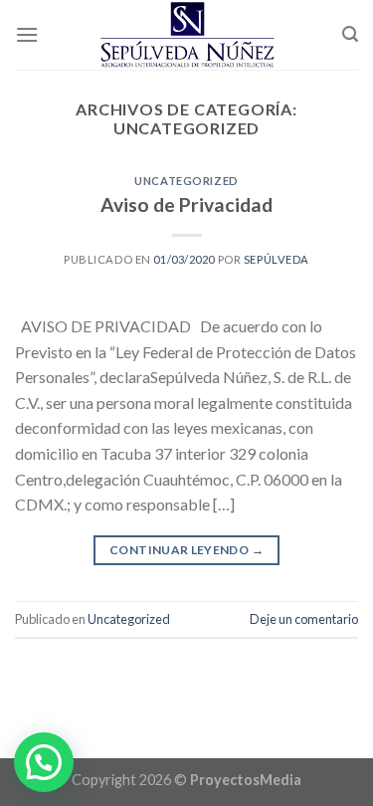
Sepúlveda (276, 259)
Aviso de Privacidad (186, 204)
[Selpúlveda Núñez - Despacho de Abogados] (187, 35)
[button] (44, 762)
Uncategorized (186, 180)
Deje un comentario (304, 619)
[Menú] (27, 34)
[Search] (350, 34)
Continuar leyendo (186, 549)
